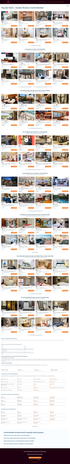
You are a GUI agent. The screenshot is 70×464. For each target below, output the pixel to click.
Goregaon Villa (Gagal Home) (5, 188)
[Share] (68, 6)
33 (24, 349)
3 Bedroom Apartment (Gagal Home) (58, 22)
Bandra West (22, 231)
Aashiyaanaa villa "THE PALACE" (23, 105)
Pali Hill (5, 148)
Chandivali (39, 82)
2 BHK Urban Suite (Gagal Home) (6, 246)
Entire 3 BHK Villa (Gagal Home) (57, 188)
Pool (1, 357)
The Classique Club (4, 105)
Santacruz (5, 231)
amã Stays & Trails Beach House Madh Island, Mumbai (43, 188)
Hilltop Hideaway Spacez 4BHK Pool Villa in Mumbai (8, 163)
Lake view (8, 357)
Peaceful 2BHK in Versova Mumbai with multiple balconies (9, 312)
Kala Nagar (5, 24)
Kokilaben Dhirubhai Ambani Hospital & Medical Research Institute (8, 384)
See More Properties (35, 252)
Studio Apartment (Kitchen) (5, 39)
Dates (3, 9)
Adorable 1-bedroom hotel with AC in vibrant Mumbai (43, 39)
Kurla (55, 82)
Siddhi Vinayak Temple (5, 381)
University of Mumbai (4, 387)
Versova (5, 82)
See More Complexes (35, 426)
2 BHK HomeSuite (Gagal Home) (57, 229)
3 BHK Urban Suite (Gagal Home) (23, 246)
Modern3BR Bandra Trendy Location (58, 163)
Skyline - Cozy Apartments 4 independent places (42, 312)
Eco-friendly (12, 357)
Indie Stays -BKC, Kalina (39, 229)
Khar (21, 65)
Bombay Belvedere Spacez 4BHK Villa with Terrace (25, 163)
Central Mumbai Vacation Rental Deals (36, 293)
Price (7, 9)
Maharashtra (20, 330)
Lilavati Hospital (53, 381)
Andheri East (39, 24)
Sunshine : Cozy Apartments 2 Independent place (59, 312)
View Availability (13, 25)
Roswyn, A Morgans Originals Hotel (40, 105)
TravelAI (38, 459)
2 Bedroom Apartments (5, 22)
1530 (25, 347)
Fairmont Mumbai (55, 105)
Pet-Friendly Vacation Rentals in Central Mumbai (34, 169)
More (15, 9)
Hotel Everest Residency (56, 39)
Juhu (55, 65)
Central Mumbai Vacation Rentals (36, 45)
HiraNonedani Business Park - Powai (39, 381)
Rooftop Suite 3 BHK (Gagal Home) (40, 246)
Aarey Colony (5, 65)
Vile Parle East (22, 123)
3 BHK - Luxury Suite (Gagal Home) (57, 246)
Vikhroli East (5, 123)
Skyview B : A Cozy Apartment (57, 287)
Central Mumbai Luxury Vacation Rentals (26, 86)
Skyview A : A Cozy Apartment (40, 287)
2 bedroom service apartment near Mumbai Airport (8, 229)
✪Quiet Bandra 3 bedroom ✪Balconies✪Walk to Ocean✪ (43, 163)
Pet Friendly (4, 357)
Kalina (4, 206)
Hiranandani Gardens (6, 272)
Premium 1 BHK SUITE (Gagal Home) (23, 39)
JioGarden (19, 387)
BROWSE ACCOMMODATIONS (35, 457)
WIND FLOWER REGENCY (22, 229)
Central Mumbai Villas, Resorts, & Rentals (41, 86)
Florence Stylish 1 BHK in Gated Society (58, 80)
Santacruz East (22, 272)
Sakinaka (22, 82)
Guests (11, 9)
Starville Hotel (38, 22)
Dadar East (56, 148)
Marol (21, 24)
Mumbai (3, 24)
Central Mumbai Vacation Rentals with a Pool (36, 128)
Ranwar (22, 148)
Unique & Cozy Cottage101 (5, 80)
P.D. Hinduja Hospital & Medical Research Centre (57, 387)
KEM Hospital (20, 381)
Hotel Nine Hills (21, 22)
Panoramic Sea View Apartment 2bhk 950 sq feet (25, 287)
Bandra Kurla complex (57, 123)
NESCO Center (36, 387)
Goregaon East (56, 231)
